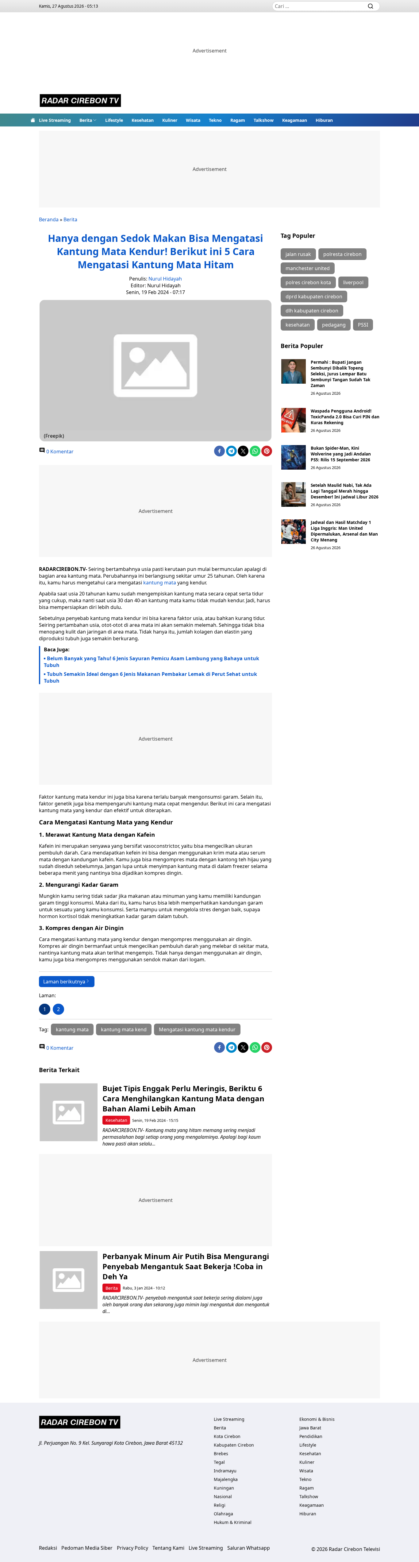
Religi (219, 1505)
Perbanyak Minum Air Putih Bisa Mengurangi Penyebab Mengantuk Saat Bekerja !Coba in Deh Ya (185, 1266)
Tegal (219, 1462)
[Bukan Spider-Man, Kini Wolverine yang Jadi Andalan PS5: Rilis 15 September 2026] (293, 457)
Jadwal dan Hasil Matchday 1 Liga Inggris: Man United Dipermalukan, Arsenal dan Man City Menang (344, 531)
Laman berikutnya (64, 981)
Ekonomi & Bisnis (317, 1419)
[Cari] (370, 6)
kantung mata (159, 582)
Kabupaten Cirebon (234, 1445)
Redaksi (48, 1548)
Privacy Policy (132, 1548)
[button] (88, 120)
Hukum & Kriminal (233, 1522)
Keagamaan (294, 120)
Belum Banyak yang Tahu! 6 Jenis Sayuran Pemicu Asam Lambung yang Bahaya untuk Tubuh (151, 662)
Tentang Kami (168, 1548)
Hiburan (324, 120)
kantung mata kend (124, 1029)
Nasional (223, 1496)
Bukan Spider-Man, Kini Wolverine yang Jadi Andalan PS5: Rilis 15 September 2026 (341, 454)
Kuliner (169, 120)
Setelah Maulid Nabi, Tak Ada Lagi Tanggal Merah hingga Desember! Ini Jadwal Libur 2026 (345, 491)
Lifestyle (114, 120)
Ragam (237, 120)
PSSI (363, 324)
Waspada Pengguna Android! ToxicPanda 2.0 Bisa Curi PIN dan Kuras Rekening (345, 416)
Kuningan (224, 1488)
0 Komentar (59, 451)
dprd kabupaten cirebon (314, 296)
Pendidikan (310, 1436)
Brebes (221, 1453)
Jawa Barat (310, 1428)
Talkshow (264, 120)
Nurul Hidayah (165, 278)
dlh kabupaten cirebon (312, 310)
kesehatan (298, 324)
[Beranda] (33, 120)
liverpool (353, 282)
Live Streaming (55, 120)
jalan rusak (298, 254)
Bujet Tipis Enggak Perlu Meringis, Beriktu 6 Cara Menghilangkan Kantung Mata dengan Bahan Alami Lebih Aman (183, 1098)
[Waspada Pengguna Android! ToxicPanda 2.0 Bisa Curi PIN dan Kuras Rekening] (293, 420)
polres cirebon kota (308, 282)
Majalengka (226, 1479)
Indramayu (225, 1471)
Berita (85, 120)
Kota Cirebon (227, 1436)
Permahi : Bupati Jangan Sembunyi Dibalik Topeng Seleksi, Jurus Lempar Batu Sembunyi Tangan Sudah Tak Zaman (340, 373)
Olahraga (223, 1514)
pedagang (334, 324)
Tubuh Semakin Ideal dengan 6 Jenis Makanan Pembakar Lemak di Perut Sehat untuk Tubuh (150, 677)
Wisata (193, 120)
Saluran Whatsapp (248, 1548)
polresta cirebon (342, 254)
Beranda (49, 219)
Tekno (215, 120)
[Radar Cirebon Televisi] (80, 101)
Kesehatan (143, 120)
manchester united (308, 268)
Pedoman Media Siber (87, 1548)
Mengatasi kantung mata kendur (197, 1029)
